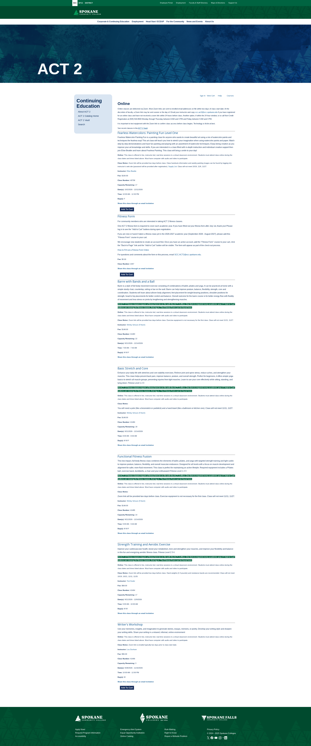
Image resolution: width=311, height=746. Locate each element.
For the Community (175, 22)
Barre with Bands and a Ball (136, 281)
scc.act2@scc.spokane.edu (206, 112)
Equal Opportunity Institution (132, 733)
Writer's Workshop (130, 624)
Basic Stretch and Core (133, 368)
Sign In (202, 95)
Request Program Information (87, 733)
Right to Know (170, 733)
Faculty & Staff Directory (198, 3)
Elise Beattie (131, 171)
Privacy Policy (213, 729)
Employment (181, 3)
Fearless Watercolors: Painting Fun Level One (148, 133)
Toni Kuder (131, 581)
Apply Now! (80, 729)
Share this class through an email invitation (136, 203)
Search (81, 124)
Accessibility (80, 736)
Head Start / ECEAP (155, 22)
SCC (75, 3)
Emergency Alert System (130, 729)
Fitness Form (126, 216)
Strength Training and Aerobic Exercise (144, 544)
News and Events (195, 22)
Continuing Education (89, 103)
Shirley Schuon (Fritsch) (136, 325)
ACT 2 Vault (84, 120)
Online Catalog (126, 736)
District (89, 3)
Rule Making (169, 729)
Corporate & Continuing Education (113, 22)
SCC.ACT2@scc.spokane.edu (187, 255)
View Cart (211, 95)
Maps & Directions (218, 3)
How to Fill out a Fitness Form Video (133, 250)
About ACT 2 (84, 112)
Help (220, 95)
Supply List (172, 166)
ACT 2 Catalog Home (88, 116)
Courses (230, 95)
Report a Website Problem (175, 736)
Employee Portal (166, 3)
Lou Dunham (132, 649)
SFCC (80, 3)
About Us (209, 22)
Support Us (232, 3)
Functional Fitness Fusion (135, 456)
